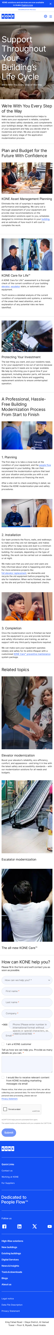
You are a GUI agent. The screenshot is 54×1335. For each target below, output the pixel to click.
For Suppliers (8, 1183)
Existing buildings (11, 1253)
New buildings (9, 1247)
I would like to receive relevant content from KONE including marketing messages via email (27, 1080)
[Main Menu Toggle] (50, 16)
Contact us (7, 1170)
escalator (15, 286)
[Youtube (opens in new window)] (49, 1225)
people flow (45, 465)
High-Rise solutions (12, 1241)
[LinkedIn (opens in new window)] (19, 1225)
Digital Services (10, 1259)
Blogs (5, 1278)
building (45, 219)
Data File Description (12, 1304)
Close (50, 3)
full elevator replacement (14, 573)
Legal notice (8, 1298)
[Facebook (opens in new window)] (4, 1225)
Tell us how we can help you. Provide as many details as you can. (27, 1051)
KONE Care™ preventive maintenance (32, 654)
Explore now (27, 5)
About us (6, 1284)
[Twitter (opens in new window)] (34, 1225)
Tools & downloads (12, 1272)
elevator (6, 286)
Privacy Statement (9, 1099)
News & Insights (10, 1265)
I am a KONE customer (18, 1044)
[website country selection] (45, 16)
